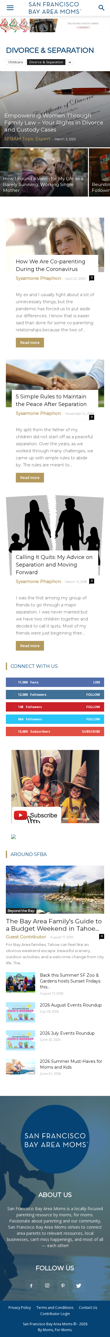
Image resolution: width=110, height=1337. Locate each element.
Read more (30, 342)
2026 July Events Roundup (67, 1033)
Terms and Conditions (54, 1307)
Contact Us (88, 1307)
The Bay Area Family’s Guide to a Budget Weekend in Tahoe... (54, 925)
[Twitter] (79, 1286)
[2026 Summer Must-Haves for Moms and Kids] (20, 1066)
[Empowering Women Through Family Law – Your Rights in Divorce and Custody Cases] (55, 109)
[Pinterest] (63, 1286)
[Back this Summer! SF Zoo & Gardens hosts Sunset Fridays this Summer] (20, 982)
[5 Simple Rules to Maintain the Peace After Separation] (55, 383)
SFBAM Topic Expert (27, 138)
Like (96, 682)
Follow (93, 694)
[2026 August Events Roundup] (20, 1012)
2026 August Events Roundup (71, 1005)
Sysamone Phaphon (38, 278)
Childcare (15, 62)
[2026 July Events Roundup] (20, 1040)
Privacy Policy (20, 1307)
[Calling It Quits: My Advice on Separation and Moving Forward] (55, 534)
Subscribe (91, 731)
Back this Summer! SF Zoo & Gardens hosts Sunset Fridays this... (70, 981)
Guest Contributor (26, 936)
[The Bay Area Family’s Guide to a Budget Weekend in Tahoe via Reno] (55, 890)
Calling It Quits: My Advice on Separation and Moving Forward (54, 565)
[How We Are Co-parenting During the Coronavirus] (55, 245)
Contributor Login (55, 1313)
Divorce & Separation (46, 62)
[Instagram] (47, 1286)
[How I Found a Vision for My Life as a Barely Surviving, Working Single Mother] (44, 172)
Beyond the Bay (21, 910)
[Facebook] (31, 1286)
